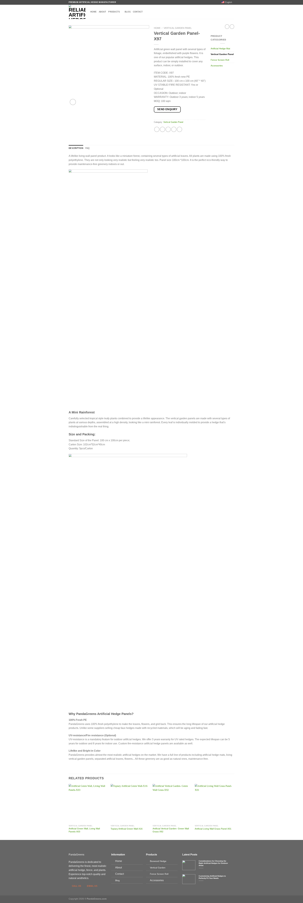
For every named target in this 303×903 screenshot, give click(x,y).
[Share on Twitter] (162, 129)
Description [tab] (76, 148)
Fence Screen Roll (220, 60)
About (102, 12)
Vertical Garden (157, 867)
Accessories (217, 65)
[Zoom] (73, 102)
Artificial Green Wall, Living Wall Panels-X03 (84, 830)
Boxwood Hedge (158, 861)
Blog (128, 12)
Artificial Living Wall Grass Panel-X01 (213, 828)
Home (93, 12)
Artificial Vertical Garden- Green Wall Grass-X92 (171, 830)
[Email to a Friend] (168, 129)
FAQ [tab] (87, 148)
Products (114, 12)
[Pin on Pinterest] (173, 129)
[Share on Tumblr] (179, 129)
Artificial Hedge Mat (220, 48)
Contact (138, 12)
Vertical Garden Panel (178, 28)
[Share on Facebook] (156, 129)
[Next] (233, 812)
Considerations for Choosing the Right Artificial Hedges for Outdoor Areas (213, 863)
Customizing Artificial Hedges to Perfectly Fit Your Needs (212, 877)
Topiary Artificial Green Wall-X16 (127, 828)
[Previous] (68, 812)
